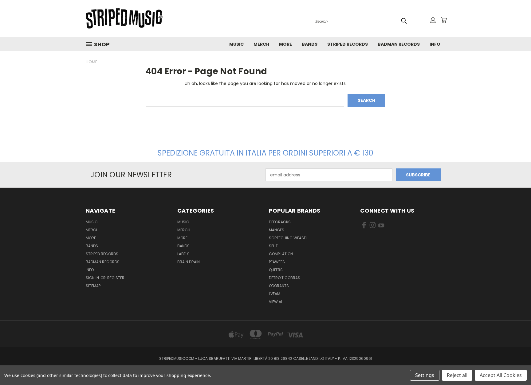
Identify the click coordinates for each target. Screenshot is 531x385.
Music (236, 44)
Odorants (279, 285)
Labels (183, 253)
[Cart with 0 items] (444, 20)
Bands (309, 44)
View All (276, 301)
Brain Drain (188, 261)
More (285, 44)
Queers (276, 269)
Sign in (93, 277)
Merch (261, 44)
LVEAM (274, 293)
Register (115, 277)
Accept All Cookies (501, 375)
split (273, 245)
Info (435, 44)
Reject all (457, 375)
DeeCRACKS (280, 222)
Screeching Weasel (288, 238)
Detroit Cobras (284, 277)
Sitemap (93, 285)
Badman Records (399, 44)
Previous (514, 365)
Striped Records (347, 44)
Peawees (277, 261)
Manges (276, 230)
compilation (281, 253)
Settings (424, 375)
